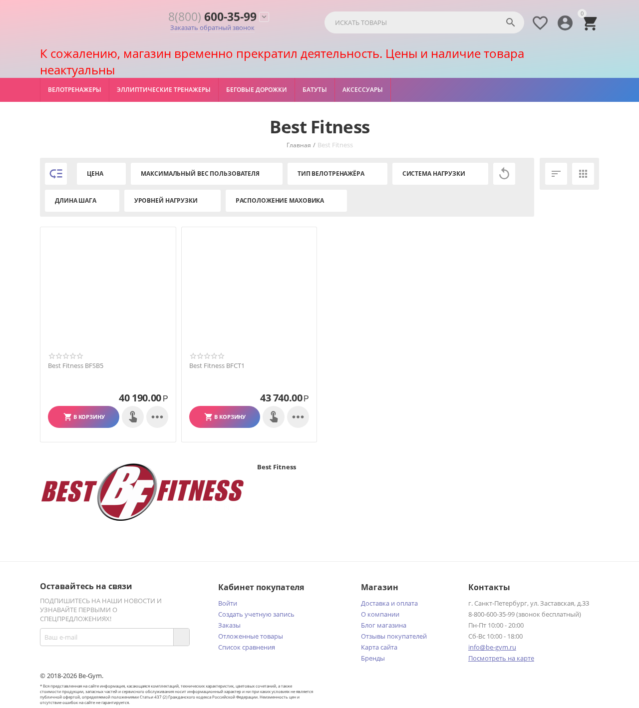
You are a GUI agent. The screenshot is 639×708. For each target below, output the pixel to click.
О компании (380, 614)
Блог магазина (383, 625)
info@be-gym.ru (492, 647)
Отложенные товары (250, 636)
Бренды (373, 658)
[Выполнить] (181, 637)
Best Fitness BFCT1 (217, 366)
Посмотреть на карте (501, 658)
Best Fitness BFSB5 (75, 366)
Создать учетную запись (256, 614)
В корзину (89, 416)
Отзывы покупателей (394, 636)
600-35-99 (212, 16)
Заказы (229, 625)
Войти (227, 603)
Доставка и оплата (389, 603)
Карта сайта (379, 647)
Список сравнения (246, 647)
